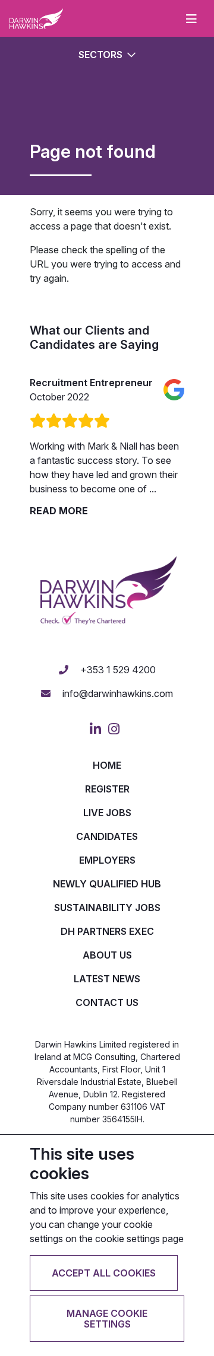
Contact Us (107, 1002)
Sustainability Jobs (107, 907)
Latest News (107, 979)
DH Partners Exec (107, 931)
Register (107, 789)
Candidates (107, 836)
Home (107, 765)
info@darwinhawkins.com (116, 693)
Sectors (101, 55)
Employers (107, 860)
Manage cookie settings (107, 1318)
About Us (107, 955)
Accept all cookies (104, 1273)
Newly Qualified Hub (107, 884)
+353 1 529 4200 (117, 670)
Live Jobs (107, 813)
